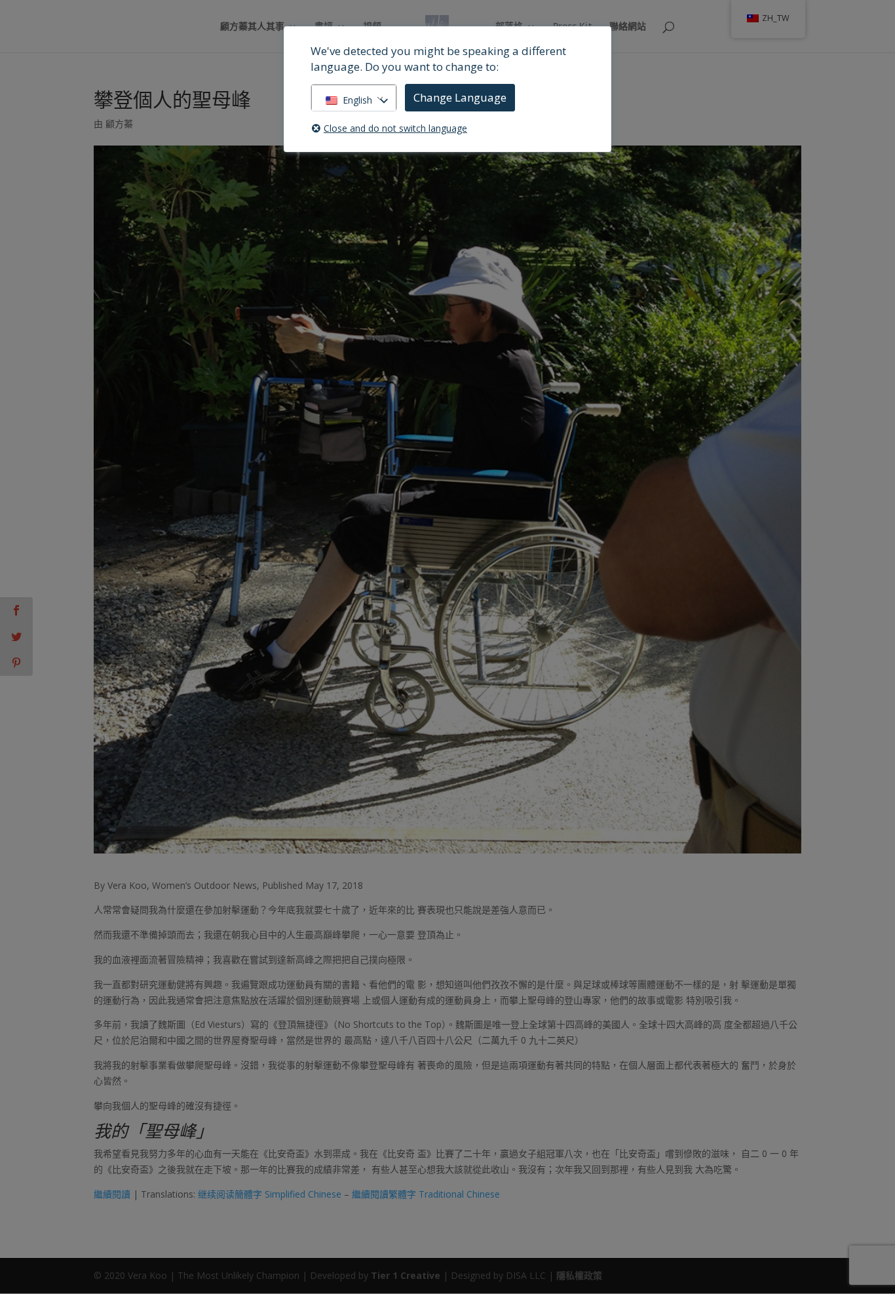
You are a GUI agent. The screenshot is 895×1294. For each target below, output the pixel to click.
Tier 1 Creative (405, 1275)
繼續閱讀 (112, 1194)
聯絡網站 (627, 27)
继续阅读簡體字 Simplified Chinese (269, 1194)
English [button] (357, 100)
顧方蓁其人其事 (252, 27)
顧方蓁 (119, 123)
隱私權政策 (579, 1275)
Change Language (459, 97)
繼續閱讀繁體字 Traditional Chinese (426, 1194)
